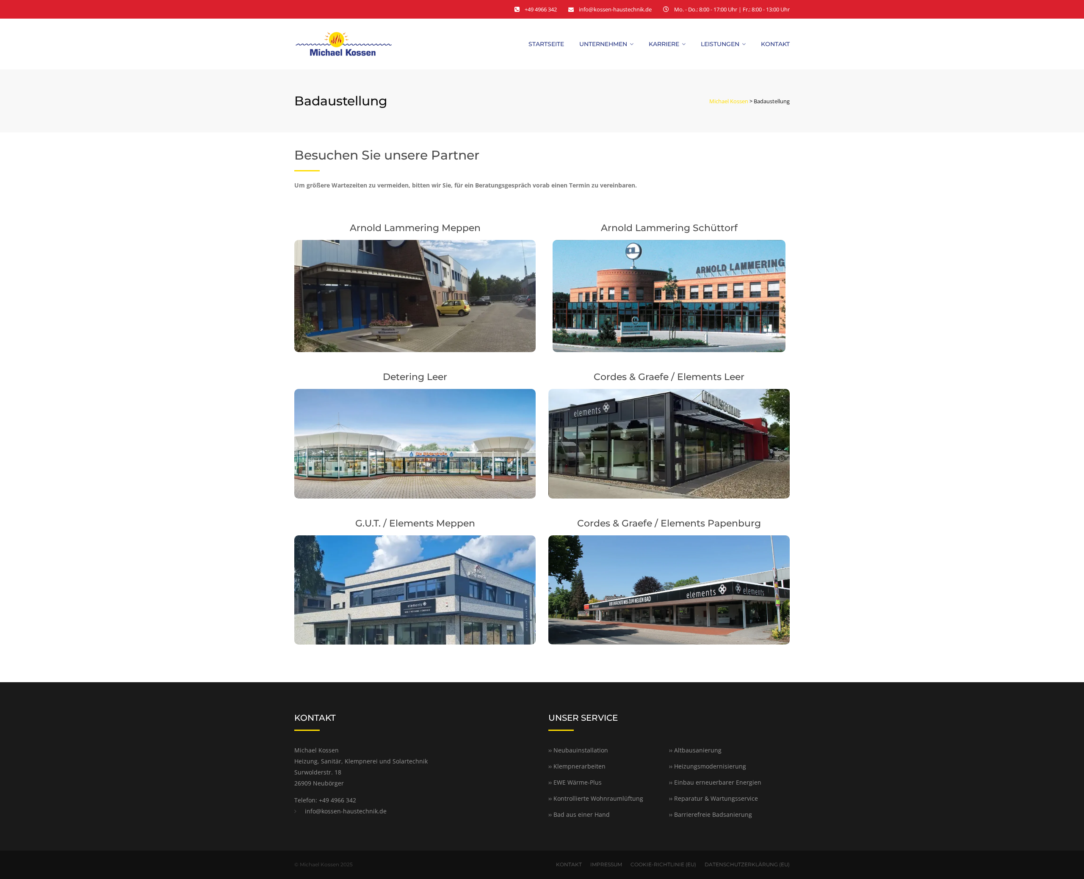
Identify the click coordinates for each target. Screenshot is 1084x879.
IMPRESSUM (606, 864)
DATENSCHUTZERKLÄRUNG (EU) (747, 864)
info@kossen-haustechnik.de (615, 9)
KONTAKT (569, 864)
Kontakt (775, 44)
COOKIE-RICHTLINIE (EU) (663, 864)
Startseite (546, 44)
